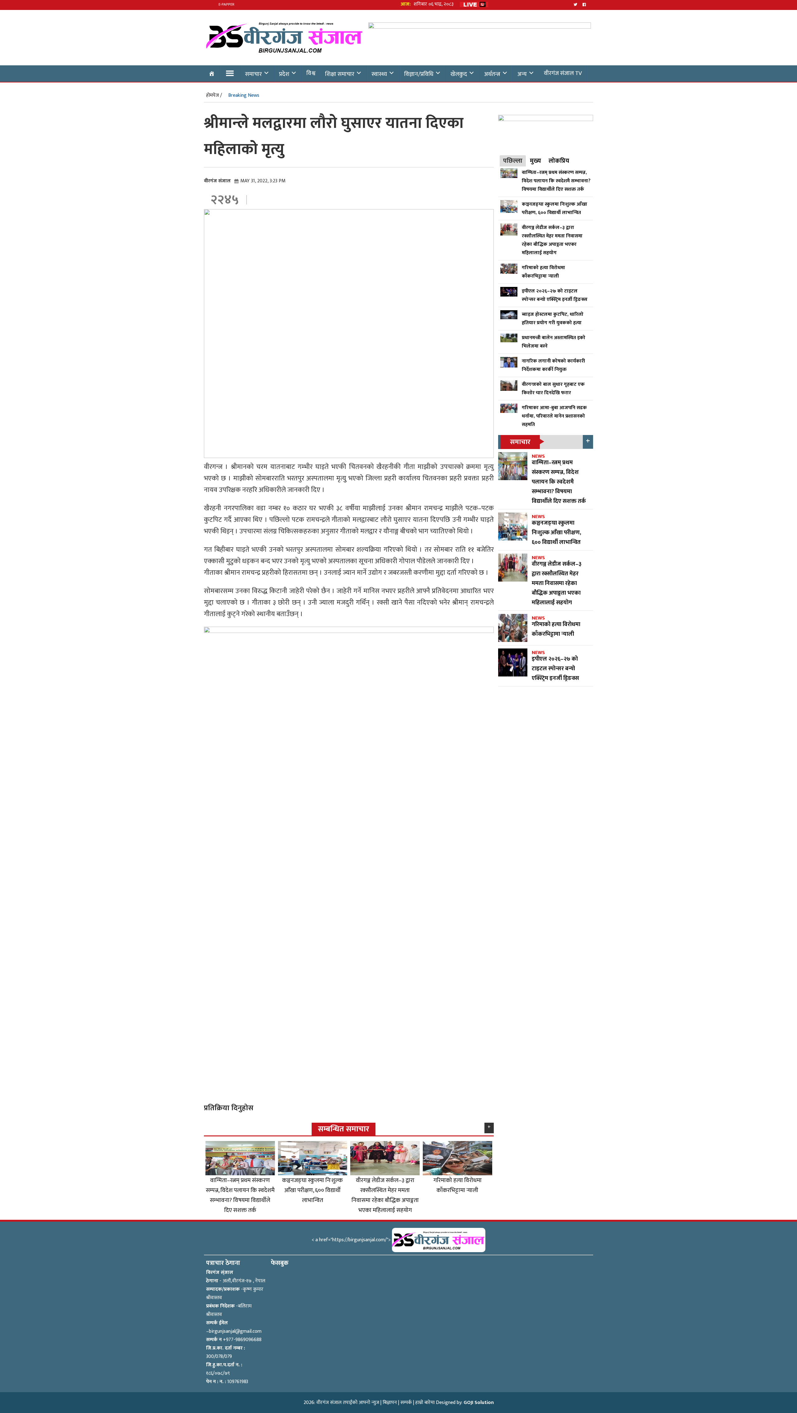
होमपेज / (214, 95)
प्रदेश (284, 74)
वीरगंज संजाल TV (563, 73)
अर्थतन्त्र (492, 74)
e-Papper (226, 4)
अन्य (522, 74)
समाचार (253, 74)
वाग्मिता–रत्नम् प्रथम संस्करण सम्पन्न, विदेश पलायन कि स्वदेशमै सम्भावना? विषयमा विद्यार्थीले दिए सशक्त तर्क (240, 1195)
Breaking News (243, 95)
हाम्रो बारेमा (425, 1402)
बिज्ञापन (390, 1402)
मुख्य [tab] (535, 161)
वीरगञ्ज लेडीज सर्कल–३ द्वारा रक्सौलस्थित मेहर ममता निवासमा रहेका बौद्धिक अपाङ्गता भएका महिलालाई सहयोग (385, 1195)
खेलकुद (458, 74)
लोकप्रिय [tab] (559, 161)
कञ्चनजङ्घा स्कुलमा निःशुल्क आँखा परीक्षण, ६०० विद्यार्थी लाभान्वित (312, 1190)
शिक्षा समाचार (339, 74)
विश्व (310, 73)
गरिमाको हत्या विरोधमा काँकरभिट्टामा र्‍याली (457, 1185)
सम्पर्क (406, 1402)
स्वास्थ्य (379, 74)
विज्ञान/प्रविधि (418, 74)
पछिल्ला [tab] (512, 161)
